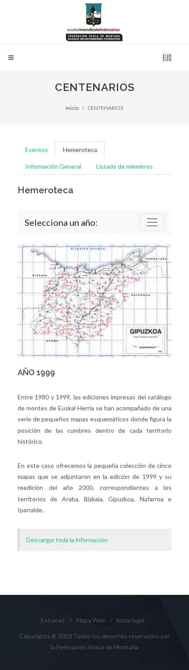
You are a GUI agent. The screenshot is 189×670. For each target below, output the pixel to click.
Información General (53, 166)
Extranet (53, 620)
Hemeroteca (80, 149)
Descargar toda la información (67, 539)
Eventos (36, 149)
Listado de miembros (124, 166)
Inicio (72, 108)
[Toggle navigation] (152, 222)
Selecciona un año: (61, 222)
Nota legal (130, 620)
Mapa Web (90, 620)
